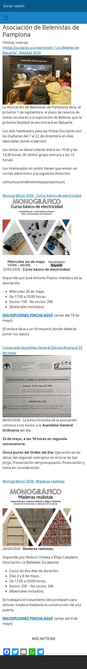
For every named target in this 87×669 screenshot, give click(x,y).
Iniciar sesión (13, 6)
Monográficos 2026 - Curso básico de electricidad (42, 195)
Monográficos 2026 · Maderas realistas (34, 481)
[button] (43, 639)
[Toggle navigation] (6, 18)
